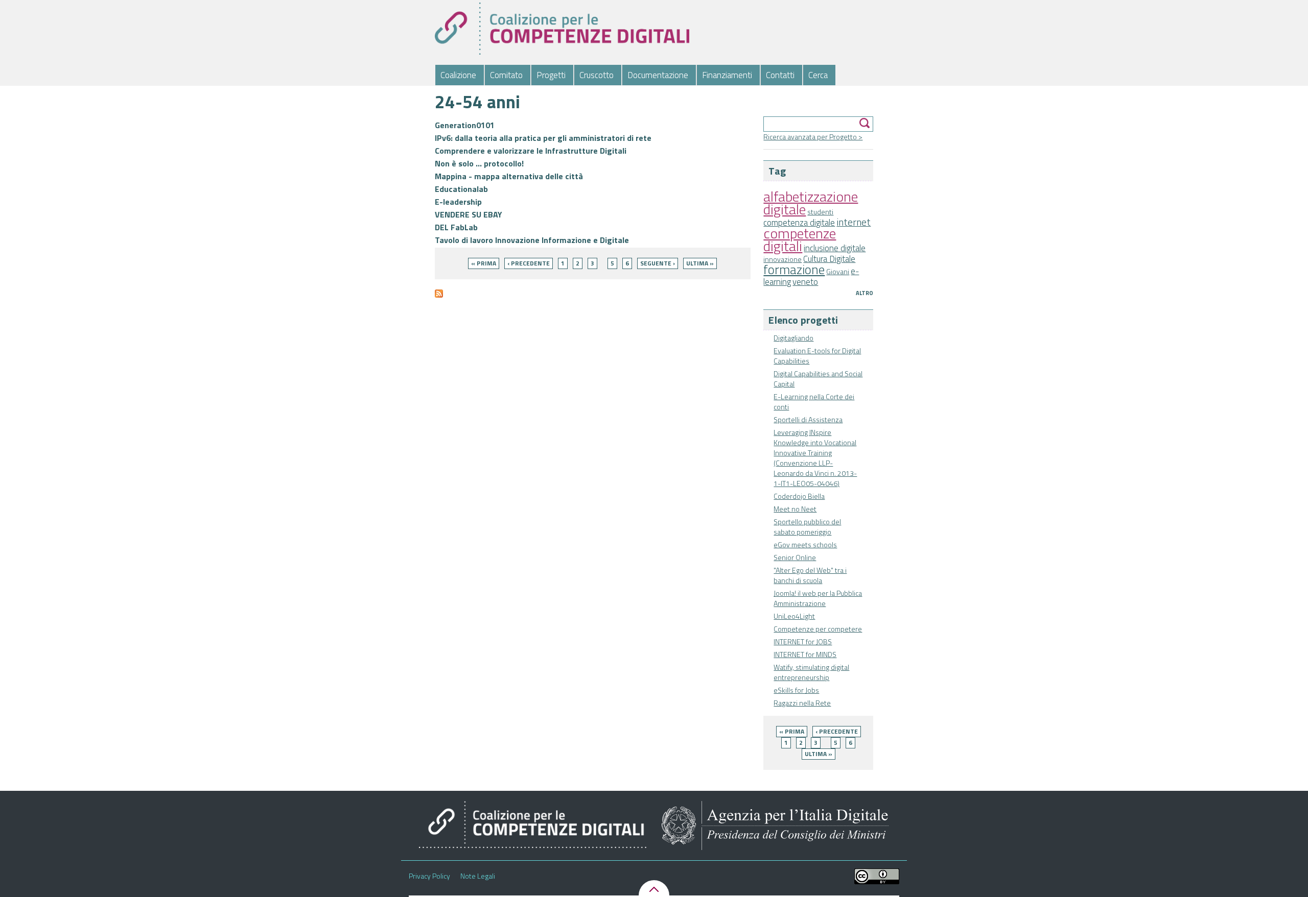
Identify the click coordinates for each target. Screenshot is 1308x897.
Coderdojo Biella (799, 496)
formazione (794, 269)
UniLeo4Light (794, 616)
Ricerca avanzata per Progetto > (812, 136)
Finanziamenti (727, 75)
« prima (791, 731)
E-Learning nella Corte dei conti (814, 401)
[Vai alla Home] (562, 29)
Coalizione (458, 75)
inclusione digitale (835, 248)
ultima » (818, 754)
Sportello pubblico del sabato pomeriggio (807, 526)
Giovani (837, 271)
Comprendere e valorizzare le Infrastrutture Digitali (530, 150)
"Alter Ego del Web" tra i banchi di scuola (810, 575)
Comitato (506, 75)
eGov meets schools (805, 544)
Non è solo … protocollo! (479, 163)
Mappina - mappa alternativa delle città (509, 176)
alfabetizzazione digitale (810, 202)
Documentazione (657, 75)
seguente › (657, 263)
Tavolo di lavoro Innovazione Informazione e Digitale (532, 240)
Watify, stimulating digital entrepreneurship (811, 672)
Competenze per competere (818, 628)
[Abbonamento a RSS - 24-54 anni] (439, 298)
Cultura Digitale (829, 258)
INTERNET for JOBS (803, 641)
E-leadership (458, 202)
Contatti (780, 75)
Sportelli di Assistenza (808, 419)
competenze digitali (799, 239)
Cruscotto (596, 75)
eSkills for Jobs (796, 690)
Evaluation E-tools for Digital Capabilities (817, 355)
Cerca (818, 75)
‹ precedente (836, 731)
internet (853, 222)
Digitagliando (793, 337)
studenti (820, 211)
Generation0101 (465, 125)
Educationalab (461, 189)
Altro (864, 293)
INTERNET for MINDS (805, 654)
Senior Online (795, 557)
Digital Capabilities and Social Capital (818, 378)
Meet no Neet (795, 508)
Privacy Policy (429, 876)
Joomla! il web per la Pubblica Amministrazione (818, 598)
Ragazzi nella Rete (802, 702)
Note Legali (477, 876)
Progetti (551, 75)
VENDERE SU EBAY (468, 214)
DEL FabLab (456, 227)
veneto (805, 281)
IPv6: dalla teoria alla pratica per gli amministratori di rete (543, 138)
